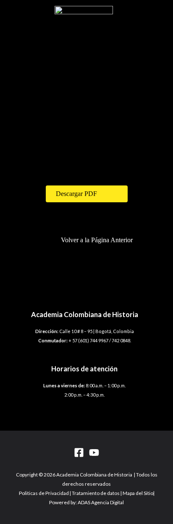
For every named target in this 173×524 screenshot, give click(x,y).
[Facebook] (79, 452)
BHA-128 (34, 157)
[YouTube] (94, 452)
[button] (87, 193)
